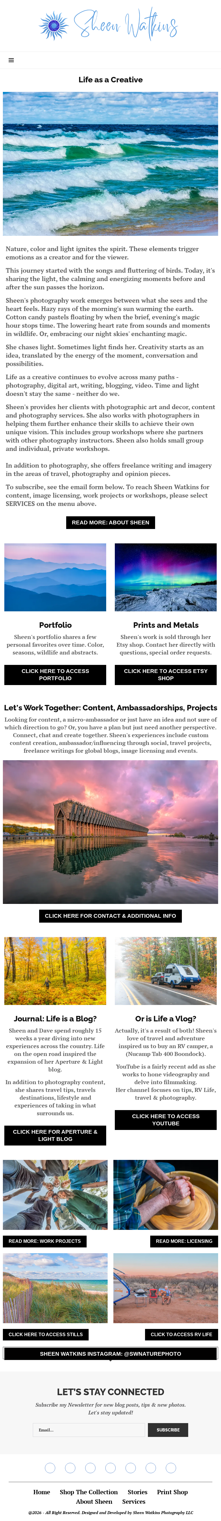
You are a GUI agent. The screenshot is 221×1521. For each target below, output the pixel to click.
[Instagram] (70, 1468)
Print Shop (172, 1492)
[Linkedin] (110, 1468)
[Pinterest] (90, 1468)
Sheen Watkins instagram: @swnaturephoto (110, 1354)
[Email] (151, 1468)
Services (133, 1501)
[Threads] (171, 1468)
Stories (137, 1492)
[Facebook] (50, 1468)
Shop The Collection (89, 1492)
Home (41, 1492)
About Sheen (94, 1501)
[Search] (209, 60)
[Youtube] (130, 1468)
